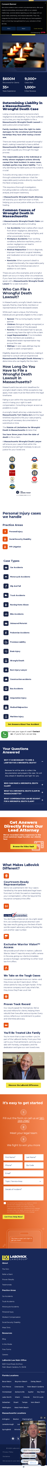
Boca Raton (6, 1381)
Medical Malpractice (19, 707)
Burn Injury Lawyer (18, 670)
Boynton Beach (21, 1381)
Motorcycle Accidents (20, 577)
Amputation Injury (18, 698)
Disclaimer (6, 1456)
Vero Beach (35, 1402)
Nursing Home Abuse (19, 605)
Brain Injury (15, 651)
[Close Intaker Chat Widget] (44, 1417)
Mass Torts (6, 1328)
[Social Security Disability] (5, 539)
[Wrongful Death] (6, 660)
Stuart (16, 1402)
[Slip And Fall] (6, 586)
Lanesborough (8, 1424)
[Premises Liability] (6, 641)
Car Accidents (16, 567)
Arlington (6, 1419)
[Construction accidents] (6, 679)
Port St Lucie (38, 1397)
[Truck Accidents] (6, 595)
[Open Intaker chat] (23, 1467)
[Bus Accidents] (6, 688)
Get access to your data (11, 1461)
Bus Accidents (16, 689)
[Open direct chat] (41, 1417)
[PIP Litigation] (5, 546)
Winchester (19, 1429)
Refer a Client (7, 1274)
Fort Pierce (6, 1387)
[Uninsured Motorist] (6, 623)
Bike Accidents (17, 614)
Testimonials (7, 1285)
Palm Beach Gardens (35, 1387)
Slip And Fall (15, 586)
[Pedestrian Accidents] (6, 632)
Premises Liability (18, 642)
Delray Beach (36, 1381)
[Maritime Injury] (6, 716)
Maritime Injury (17, 716)
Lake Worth (6, 1397)
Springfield (6, 1429)
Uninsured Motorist (18, 623)
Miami (17, 1397)
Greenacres (19, 1387)
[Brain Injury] (6, 651)
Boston (16, 1419)
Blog (4, 1339)
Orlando (26, 1397)
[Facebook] (13, 1438)
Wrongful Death (17, 661)
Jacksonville (19, 1392)
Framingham (27, 1419)
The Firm (5, 1269)
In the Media (7, 1344)
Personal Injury (16, 531)
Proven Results (8, 1279)
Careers (5, 1355)
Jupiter (31, 1392)
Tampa (24, 1402)
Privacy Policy (8, 1452)
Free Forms (6, 1349)
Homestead (6, 1392)
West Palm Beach (21, 1407)
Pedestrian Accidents (19, 633)
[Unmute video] (33, 1439)
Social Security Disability (20, 539)
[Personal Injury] (5, 531)
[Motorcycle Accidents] (6, 576)
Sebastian (6, 1402)
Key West (41, 1392)
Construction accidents (20, 679)
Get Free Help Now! (13, 1217)
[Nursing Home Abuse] (6, 604)
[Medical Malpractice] (6, 707)
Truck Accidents (17, 595)
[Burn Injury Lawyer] (6, 669)
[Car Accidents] (6, 567)
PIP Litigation (15, 547)
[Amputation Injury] (6, 697)
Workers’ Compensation (11, 1317)
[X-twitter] (18, 1438)
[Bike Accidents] (6, 614)
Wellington (6, 1407)
